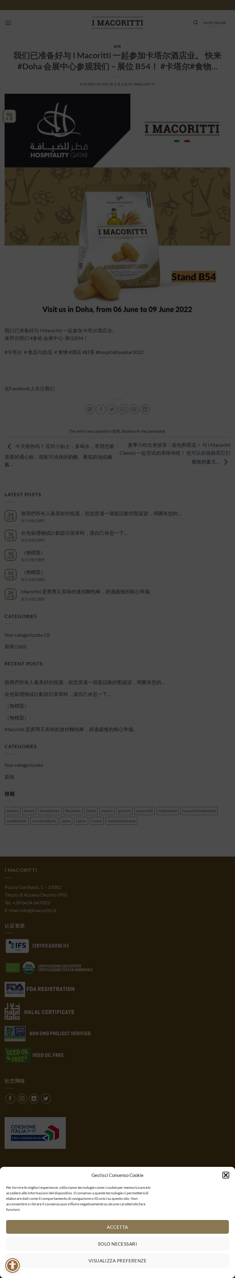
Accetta (117, 1227)
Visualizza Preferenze (117, 1260)
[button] (226, 1175)
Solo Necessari (117, 1244)
